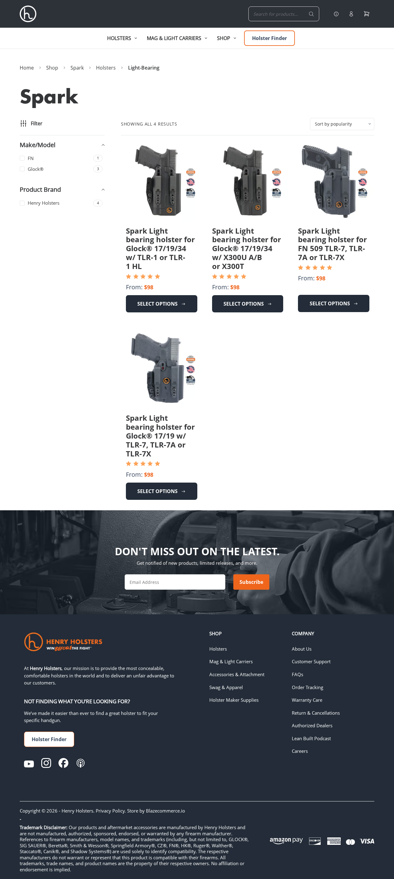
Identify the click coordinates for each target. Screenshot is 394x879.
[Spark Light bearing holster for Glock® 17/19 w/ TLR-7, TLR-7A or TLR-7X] (161, 368)
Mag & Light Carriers (231, 661)
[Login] (351, 14)
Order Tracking (307, 687)
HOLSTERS (119, 38)
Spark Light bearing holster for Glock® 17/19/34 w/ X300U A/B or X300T (246, 248)
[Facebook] (63, 763)
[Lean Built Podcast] (81, 763)
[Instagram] (46, 763)
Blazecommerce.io (165, 811)
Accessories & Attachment (236, 674)
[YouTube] (29, 763)
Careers (300, 751)
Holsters (218, 648)
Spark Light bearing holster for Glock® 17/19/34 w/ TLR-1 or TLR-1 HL (160, 248)
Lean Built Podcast (311, 738)
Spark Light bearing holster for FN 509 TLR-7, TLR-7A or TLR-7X (332, 244)
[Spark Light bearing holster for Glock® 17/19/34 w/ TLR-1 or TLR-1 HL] (161, 181)
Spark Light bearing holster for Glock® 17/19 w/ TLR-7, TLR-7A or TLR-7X (160, 435)
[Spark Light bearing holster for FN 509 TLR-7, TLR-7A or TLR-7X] (333, 181)
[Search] (311, 13)
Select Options (157, 303)
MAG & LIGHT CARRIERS (174, 38)
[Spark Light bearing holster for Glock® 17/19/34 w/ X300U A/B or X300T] (247, 181)
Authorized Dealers (312, 725)
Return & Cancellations (316, 712)
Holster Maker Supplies (234, 699)
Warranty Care (307, 699)
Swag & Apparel (226, 687)
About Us (302, 648)
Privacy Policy (110, 811)
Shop (223, 38)
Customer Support (311, 661)
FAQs (297, 674)
